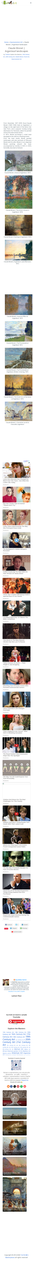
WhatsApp (24, 928)
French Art (26, 57)
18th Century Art (19, 1037)
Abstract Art (18, 1049)
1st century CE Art (20, 1040)
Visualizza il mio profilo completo (16, 991)
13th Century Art (8, 1032)
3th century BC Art (12, 1045)
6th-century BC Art (8, 1049)
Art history (20, 1055)
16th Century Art (19, 1034)
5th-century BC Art (25, 1047)
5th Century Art (15, 1047)
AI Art (20, 1051)
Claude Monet (19, 57)
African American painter (10, 1051)
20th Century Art (10, 57)
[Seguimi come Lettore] (8, 1087)
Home (6, 42)
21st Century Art (16, 1043)
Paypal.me (24, 1080)
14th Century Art (20, 1032)
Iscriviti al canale (17, 931)
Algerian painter (7, 1053)
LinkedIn (26, 924)
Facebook (9, 924)
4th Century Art (23, 1045)
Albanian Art (26, 1051)
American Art (17, 1053)
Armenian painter (10, 1055)
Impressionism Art (16, 42)
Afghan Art (27, 1049)
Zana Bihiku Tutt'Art (21, 979)
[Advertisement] (16, 24)
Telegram (14, 928)
